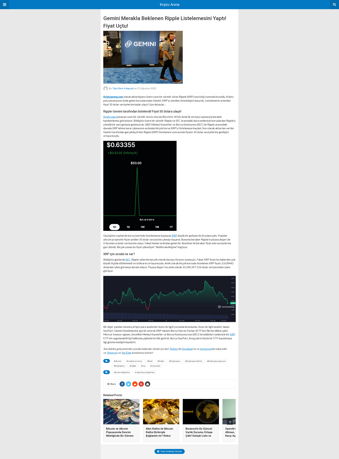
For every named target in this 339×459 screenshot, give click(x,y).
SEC (128, 259)
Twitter (173, 348)
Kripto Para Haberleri (145, 372)
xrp (143, 365)
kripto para (174, 361)
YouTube (126, 352)
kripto (160, 361)
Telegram (112, 352)
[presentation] (230, 422)
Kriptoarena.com (113, 96)
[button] (4, 4)
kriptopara (119, 365)
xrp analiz (155, 365)
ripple (133, 365)
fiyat (150, 361)
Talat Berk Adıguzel (122, 88)
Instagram (206, 348)
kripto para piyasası (216, 361)
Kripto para (110, 116)
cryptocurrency (134, 361)
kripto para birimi (193, 361)
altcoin (117, 361)
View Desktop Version (171, 451)
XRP (174, 235)
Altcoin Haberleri (122, 372)
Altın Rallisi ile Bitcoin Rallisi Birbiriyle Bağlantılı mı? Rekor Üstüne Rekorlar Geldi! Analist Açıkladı (160, 435)
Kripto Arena (169, 4)
